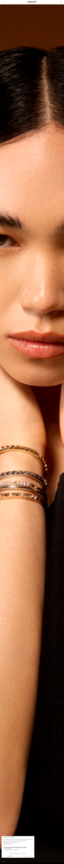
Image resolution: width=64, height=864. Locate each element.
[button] (61, 2)
